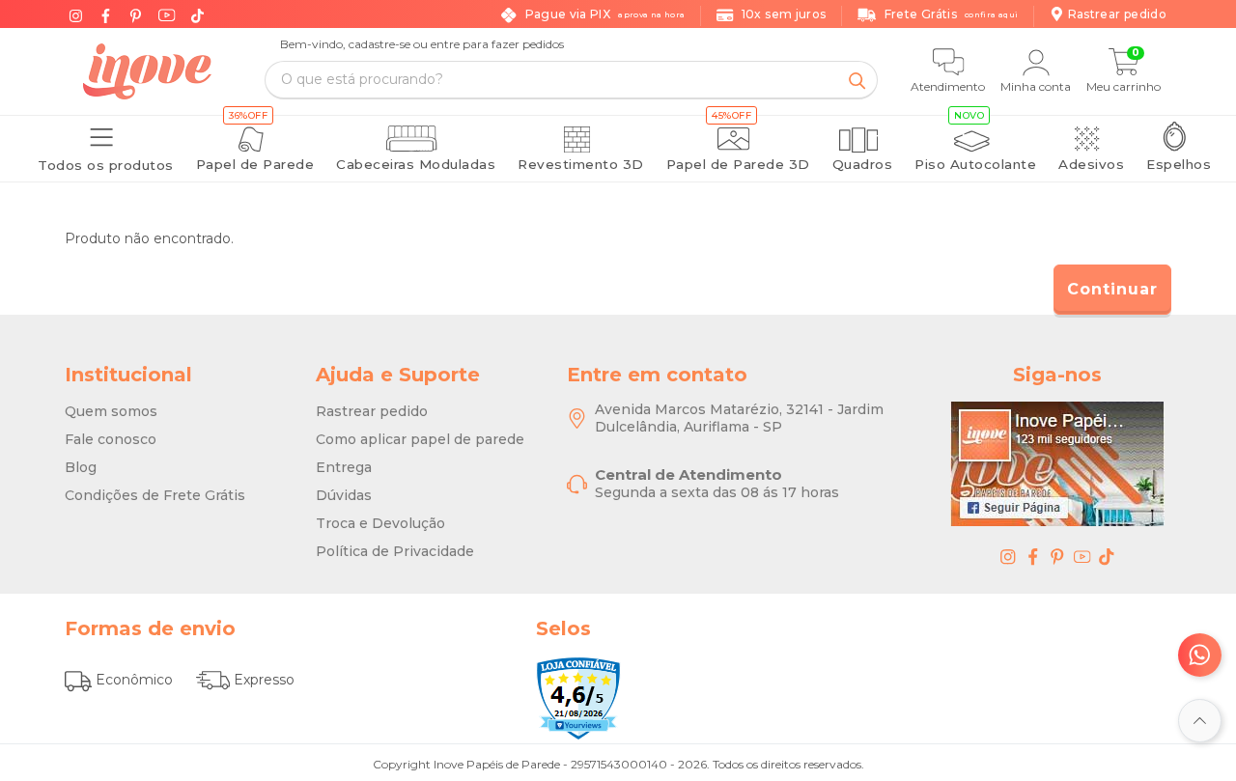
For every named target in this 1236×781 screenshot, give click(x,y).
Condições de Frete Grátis (155, 495)
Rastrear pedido (372, 411)
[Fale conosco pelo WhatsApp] (1200, 655)
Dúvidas (344, 495)
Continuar (1112, 289)
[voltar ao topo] (1200, 720)
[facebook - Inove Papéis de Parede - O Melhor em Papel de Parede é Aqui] (1033, 556)
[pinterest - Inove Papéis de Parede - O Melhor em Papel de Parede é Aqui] (1057, 556)
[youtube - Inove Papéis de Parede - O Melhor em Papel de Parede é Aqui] (1082, 556)
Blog (81, 467)
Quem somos (111, 411)
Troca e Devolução (380, 523)
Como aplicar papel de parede (420, 439)
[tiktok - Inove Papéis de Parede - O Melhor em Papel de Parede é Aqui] (1106, 556)
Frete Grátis (951, 14)
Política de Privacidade (395, 551)
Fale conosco (110, 439)
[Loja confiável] (578, 698)
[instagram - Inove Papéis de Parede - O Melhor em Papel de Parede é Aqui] (1008, 556)
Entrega (344, 467)
